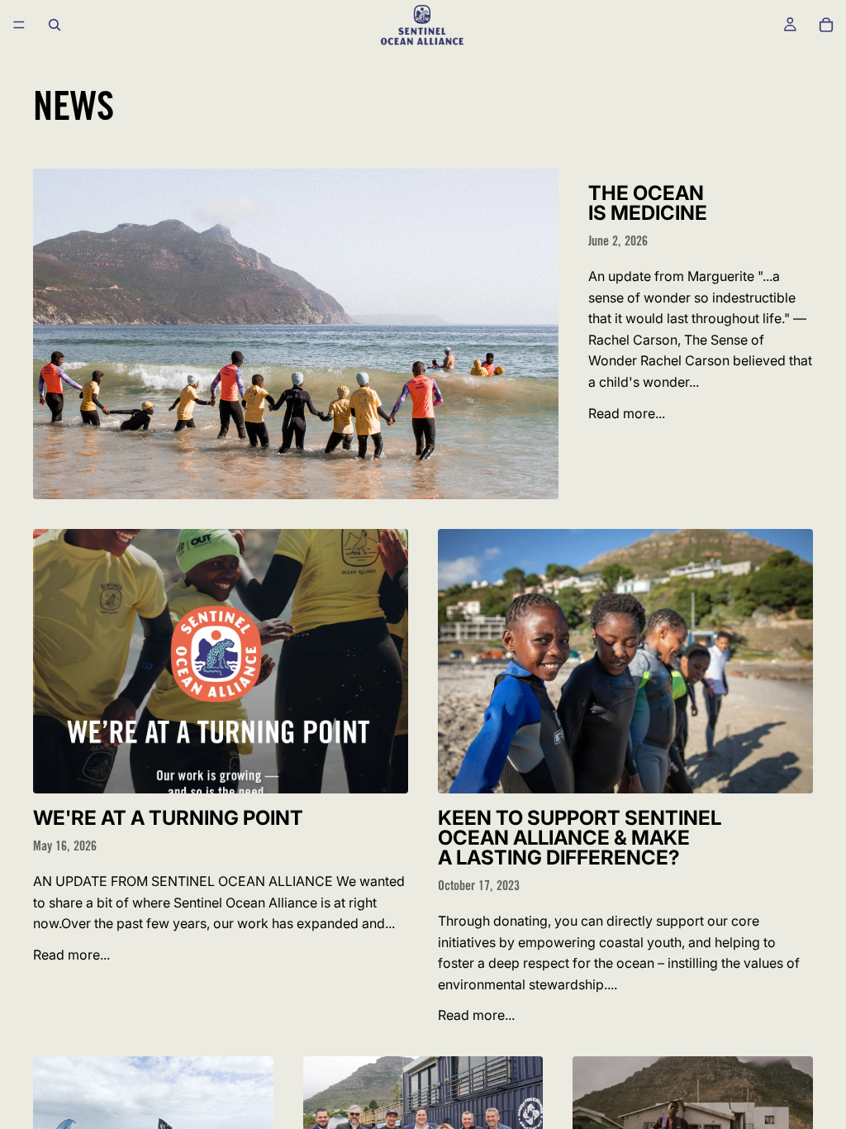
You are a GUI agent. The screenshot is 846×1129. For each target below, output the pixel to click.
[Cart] (826, 25)
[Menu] (19, 25)
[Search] (54, 25)
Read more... (626, 413)
